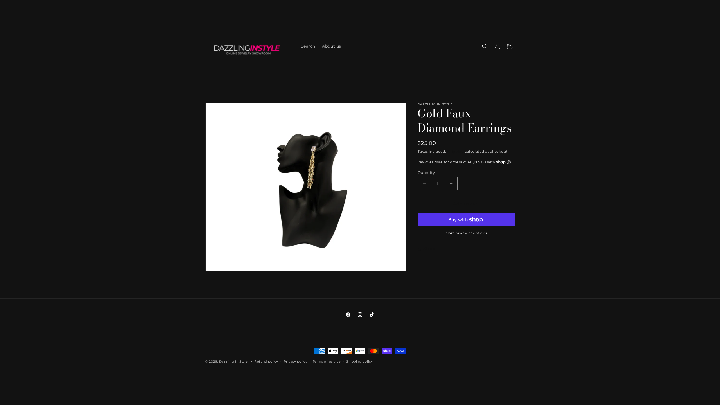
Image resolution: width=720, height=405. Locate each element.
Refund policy (266, 361)
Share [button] (429, 248)
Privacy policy (295, 361)
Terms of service (327, 361)
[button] (485, 46)
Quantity (426, 172)
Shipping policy (359, 361)
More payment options (466, 233)
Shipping (455, 151)
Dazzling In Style (234, 361)
